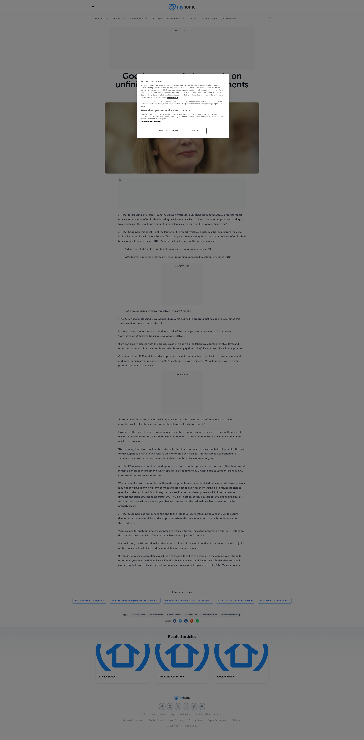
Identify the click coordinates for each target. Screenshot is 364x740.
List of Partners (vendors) (151, 121)
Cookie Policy (172, 97)
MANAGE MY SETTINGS (169, 130)
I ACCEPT (195, 130)
